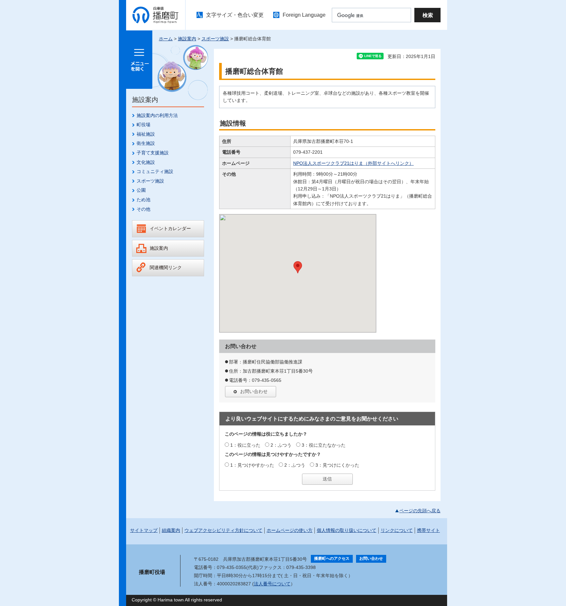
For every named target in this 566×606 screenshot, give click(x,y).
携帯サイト (428, 530)
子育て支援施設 (153, 152)
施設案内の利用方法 (157, 115)
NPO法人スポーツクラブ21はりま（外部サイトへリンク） (353, 163)
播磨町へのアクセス (331, 558)
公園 (141, 190)
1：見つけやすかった (252, 465)
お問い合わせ (254, 391)
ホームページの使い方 (289, 530)
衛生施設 (146, 143)
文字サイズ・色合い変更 (235, 15)
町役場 (143, 124)
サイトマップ (144, 530)
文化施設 (146, 162)
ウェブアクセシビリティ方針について (223, 530)
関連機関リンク (166, 267)
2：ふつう (281, 445)
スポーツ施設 (215, 38)
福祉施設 (146, 134)
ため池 (143, 199)
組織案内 (171, 530)
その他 (143, 209)
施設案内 (187, 38)
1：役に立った (245, 445)
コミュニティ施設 (155, 171)
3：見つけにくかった (337, 465)
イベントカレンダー (170, 228)
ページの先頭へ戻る (420, 510)
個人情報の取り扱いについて (346, 530)
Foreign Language (304, 15)
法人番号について (272, 583)
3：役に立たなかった (324, 445)
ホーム (166, 38)
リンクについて (397, 530)
